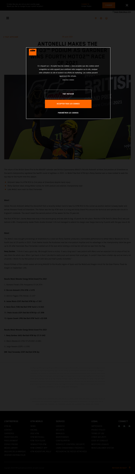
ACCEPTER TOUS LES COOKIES (68, 103)
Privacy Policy (66, 79)
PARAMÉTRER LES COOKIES (68, 113)
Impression (71, 79)
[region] (68, 83)
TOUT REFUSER (68, 94)
